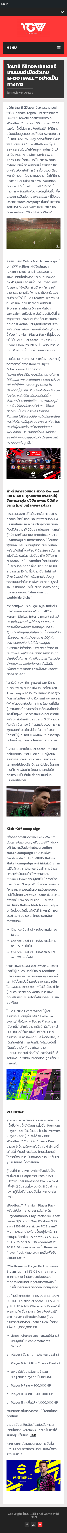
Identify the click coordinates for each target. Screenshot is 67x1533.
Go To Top (40, 1524)
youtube (33, 1524)
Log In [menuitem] (4, 3)
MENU (12, 47)
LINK (33, 1435)
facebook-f (27, 1524)
